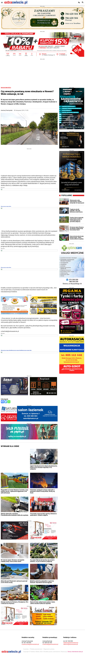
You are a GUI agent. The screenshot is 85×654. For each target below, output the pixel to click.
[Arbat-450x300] (14, 386)
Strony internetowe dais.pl (75, 651)
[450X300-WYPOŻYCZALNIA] (14, 530)
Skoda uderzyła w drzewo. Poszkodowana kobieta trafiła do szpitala (14, 514)
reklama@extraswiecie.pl (70, 644)
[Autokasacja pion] (71, 355)
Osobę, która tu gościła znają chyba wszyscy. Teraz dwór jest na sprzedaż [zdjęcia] (76, 219)
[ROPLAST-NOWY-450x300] (43, 386)
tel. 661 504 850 (26, 642)
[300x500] (71, 108)
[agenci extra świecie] (71, 140)
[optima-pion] (71, 265)
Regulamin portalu (49, 649)
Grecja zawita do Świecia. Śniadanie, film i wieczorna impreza (14, 602)
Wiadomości (6, 88)
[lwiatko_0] (14, 305)
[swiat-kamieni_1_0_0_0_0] (43, 616)
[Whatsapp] (8, 401)
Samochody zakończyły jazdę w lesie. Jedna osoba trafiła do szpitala (42, 602)
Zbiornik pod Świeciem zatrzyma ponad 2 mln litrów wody (14, 581)
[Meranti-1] (43, 530)
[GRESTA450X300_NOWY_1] (43, 305)
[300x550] (71, 311)
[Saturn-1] (29, 413)
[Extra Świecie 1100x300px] (29, 431)
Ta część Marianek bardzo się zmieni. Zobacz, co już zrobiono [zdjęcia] (42, 560)
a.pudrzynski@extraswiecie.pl (30, 644)
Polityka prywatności (36, 649)
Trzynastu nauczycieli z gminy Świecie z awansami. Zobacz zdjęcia (43, 514)
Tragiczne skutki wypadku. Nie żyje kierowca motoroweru (76, 211)
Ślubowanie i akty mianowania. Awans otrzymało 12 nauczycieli (77, 202)
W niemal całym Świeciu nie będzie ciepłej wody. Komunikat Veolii (12, 560)
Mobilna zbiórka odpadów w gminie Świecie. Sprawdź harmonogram (42, 581)
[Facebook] (2, 401)
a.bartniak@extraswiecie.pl (50, 644)
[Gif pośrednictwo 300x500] (71, 171)
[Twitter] (5, 401)
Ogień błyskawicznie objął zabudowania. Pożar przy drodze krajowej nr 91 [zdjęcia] (43, 467)
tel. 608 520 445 (47, 642)
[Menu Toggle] (2, 2)
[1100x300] (42, 18)
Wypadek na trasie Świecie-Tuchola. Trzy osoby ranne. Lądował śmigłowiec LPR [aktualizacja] (14, 491)
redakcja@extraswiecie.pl (70, 642)
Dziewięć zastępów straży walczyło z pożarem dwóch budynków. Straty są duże (42, 491)
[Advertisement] (42, 71)
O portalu (26, 649)
